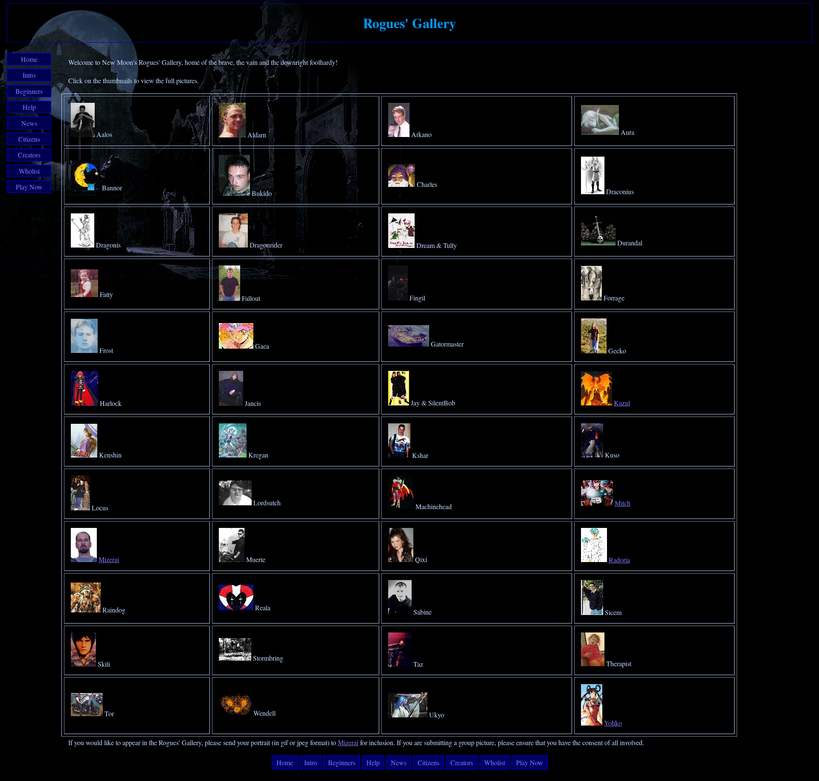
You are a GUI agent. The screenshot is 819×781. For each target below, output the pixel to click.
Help (29, 106)
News (29, 123)
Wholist (29, 170)
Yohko (613, 722)
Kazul (622, 402)
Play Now (29, 186)
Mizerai (109, 559)
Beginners (29, 91)
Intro (29, 74)
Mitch (622, 502)
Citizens (29, 138)
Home (29, 59)
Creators (29, 154)
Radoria (619, 559)
